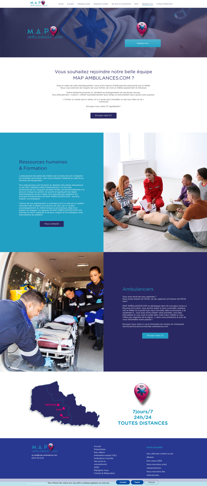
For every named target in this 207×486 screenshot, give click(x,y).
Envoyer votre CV (103, 115)
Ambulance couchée (101, 4)
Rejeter (137, 482)
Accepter (123, 482)
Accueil (60, 4)
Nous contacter (52, 224)
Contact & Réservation (165, 4)
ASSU (136, 4)
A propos (70, 4)
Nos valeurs (99, 452)
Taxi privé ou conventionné (121, 4)
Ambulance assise (83, 4)
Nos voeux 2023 (154, 461)
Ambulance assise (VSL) (105, 455)
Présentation (100, 449)
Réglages (151, 482)
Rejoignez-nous (147, 4)
